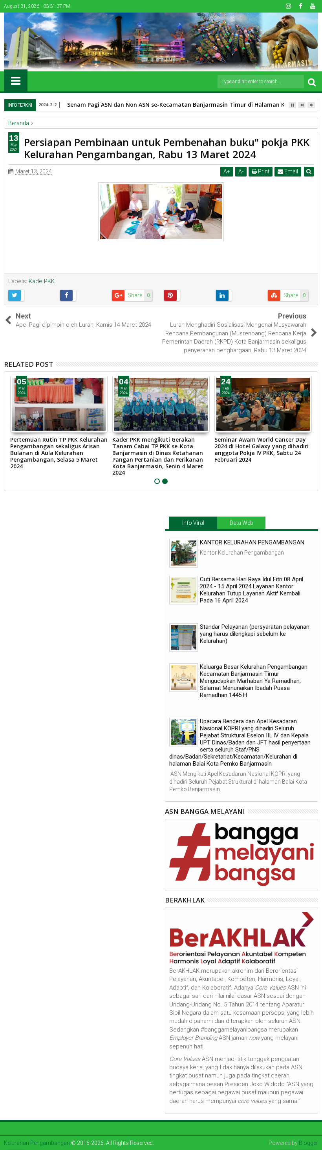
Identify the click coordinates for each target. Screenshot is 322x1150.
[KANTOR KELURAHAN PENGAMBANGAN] (183, 553)
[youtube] (312, 6)
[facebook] (300, 6)
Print (263, 171)
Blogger (308, 1143)
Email (290, 171)
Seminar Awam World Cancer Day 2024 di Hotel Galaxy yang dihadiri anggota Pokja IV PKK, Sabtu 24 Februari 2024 (261, 449)
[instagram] (288, 6)
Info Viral (193, 523)
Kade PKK (42, 281)
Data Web (241, 523)
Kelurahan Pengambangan (37, 1143)
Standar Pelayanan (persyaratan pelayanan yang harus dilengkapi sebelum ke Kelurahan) (254, 633)
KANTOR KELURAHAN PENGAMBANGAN (252, 542)
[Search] (312, 81)
